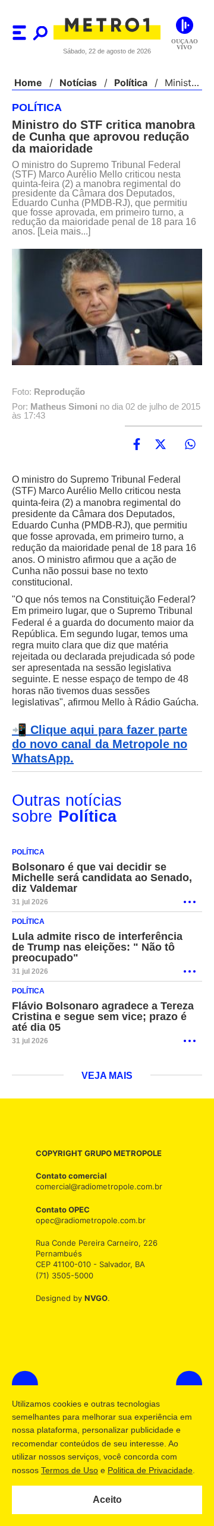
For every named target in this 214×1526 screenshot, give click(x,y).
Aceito (107, 1500)
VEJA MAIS (107, 1088)
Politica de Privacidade (149, 1470)
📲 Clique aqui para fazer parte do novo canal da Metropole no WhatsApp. (105, 755)
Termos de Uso (69, 1470)
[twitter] (160, 445)
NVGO (92, 1309)
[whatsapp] (190, 445)
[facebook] (137, 445)
